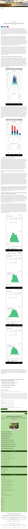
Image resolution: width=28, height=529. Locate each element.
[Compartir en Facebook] (2, 26)
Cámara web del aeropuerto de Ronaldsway (7, 440)
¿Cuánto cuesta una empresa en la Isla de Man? (8, 383)
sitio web (22, 372)
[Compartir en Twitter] (5, 26)
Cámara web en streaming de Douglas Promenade (8, 446)
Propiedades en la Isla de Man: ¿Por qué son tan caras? (9, 382)
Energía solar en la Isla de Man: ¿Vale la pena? (6, 459)
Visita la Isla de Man (3, 472)
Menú (3, 8)
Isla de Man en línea (14, 2)
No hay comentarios (14, 24)
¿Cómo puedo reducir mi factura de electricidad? (8, 385)
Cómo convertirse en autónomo (6, 387)
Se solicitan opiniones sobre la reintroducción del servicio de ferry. (10, 515)
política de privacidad (22, 527)
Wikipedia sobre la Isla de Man (4, 468)
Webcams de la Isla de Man (5, 437)
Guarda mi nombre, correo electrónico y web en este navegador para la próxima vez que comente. (12, 407)
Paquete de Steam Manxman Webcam (6, 435)
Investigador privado (4, 493)
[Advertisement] (14, 15)
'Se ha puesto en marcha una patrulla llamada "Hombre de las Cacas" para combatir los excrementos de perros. (13, 517)
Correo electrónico (3, 402)
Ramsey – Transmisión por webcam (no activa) (7, 442)
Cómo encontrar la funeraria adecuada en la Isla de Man (7, 481)
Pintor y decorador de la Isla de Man (5, 487)
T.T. (6, 441)
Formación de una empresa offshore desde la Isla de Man (8, 490)
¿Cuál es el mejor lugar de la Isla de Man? (6, 476)
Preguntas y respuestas (3, 443)
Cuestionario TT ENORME (9, 417)
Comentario (2, 392)
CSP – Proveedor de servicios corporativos (6, 479)
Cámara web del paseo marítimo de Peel (6, 433)
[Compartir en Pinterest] (7, 26)
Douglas (1, 437)
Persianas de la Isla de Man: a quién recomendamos (7, 484)
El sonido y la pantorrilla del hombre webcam (7, 448)
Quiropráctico (3, 478)
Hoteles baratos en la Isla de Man (4, 469)
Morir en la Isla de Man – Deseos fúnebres (5, 453)
